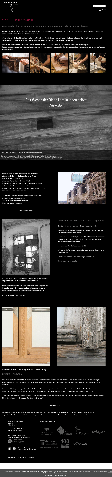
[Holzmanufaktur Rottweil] (10, 7)
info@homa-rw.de (16, 430)
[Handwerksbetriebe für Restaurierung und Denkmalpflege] (24, 441)
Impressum (11, 457)
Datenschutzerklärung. (61, 473)
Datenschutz (21, 457)
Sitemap (31, 457)
